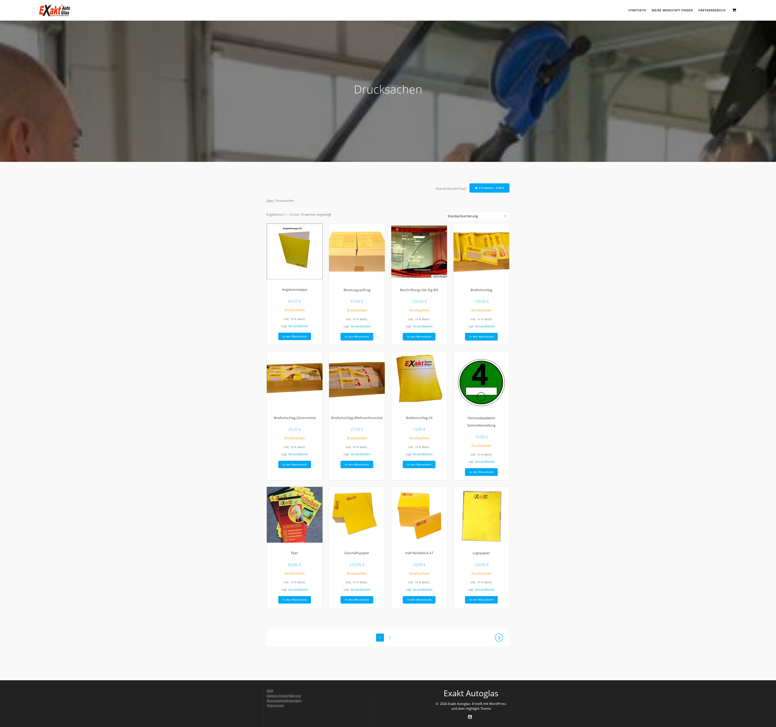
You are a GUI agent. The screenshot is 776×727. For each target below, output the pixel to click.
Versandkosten (298, 326)
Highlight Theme (478, 708)
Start (270, 200)
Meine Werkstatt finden (672, 10)
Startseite (637, 10)
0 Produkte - (491, 188)
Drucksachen (295, 310)
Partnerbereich (712, 10)
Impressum (275, 705)
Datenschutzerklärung (284, 695)
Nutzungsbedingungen (284, 700)
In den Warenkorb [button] (295, 336)
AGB (270, 691)
